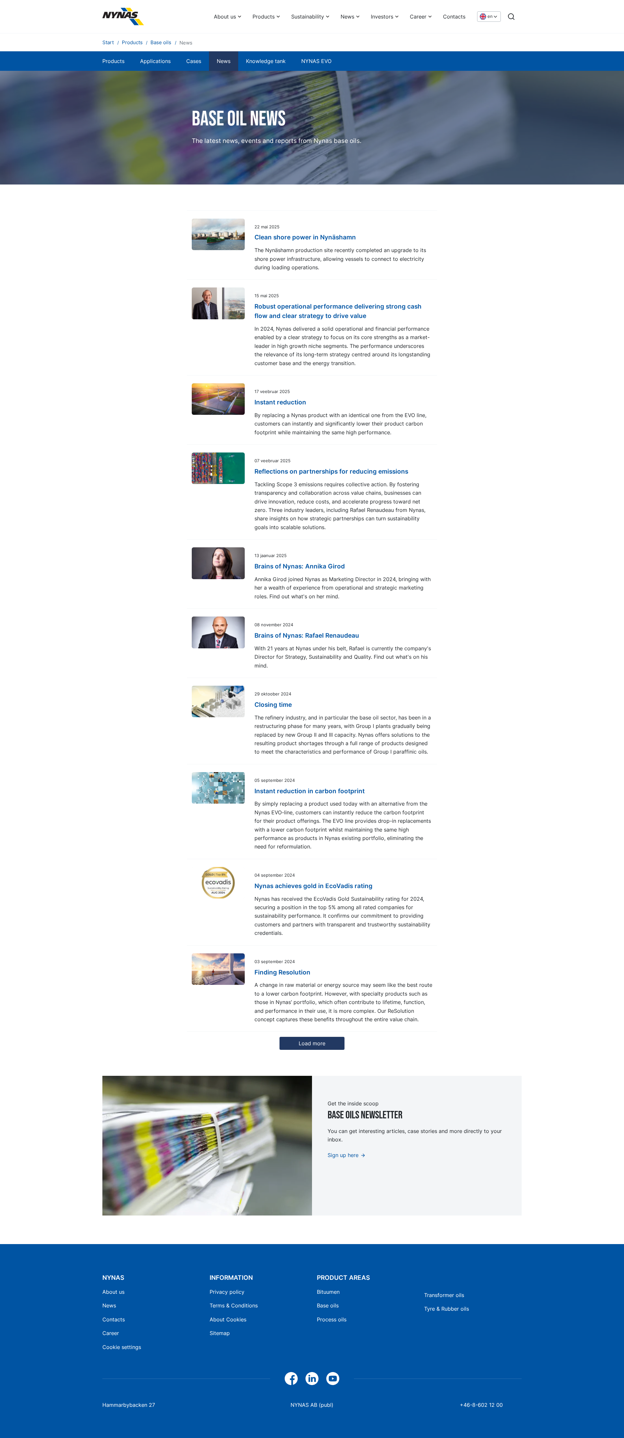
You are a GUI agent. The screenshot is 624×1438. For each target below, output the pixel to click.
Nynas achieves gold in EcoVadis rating (313, 886)
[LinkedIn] (312, 1378)
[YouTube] (332, 1378)
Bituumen (328, 1292)
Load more (312, 1043)
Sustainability (307, 16)
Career (418, 16)
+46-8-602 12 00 (481, 1405)
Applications (155, 61)
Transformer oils (444, 1295)
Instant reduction (280, 402)
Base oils (328, 1305)
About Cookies (228, 1319)
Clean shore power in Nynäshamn (305, 237)
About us (225, 16)
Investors (382, 16)
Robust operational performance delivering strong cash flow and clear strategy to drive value (338, 311)
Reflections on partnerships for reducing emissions (331, 471)
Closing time (273, 704)
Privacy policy (227, 1292)
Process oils (331, 1319)
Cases (193, 61)
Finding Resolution (282, 972)
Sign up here (343, 1155)
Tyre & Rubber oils (446, 1308)
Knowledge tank (266, 61)
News (347, 16)
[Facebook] (291, 1378)
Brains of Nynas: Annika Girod (299, 566)
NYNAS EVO (316, 61)
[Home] (123, 16)
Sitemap (220, 1333)
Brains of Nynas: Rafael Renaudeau (306, 635)
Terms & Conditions (234, 1305)
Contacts (454, 16)
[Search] (511, 16)
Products (264, 16)
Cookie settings (121, 1347)
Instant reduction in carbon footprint (309, 791)
